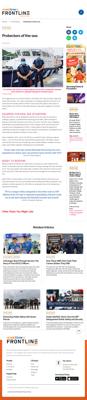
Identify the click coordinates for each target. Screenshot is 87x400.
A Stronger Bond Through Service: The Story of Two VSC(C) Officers (21, 262)
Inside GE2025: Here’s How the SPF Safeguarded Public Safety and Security (64, 318)
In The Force (15, 22)
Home (4, 22)
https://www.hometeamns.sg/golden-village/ (76, 213)
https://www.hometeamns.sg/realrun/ (76, 140)
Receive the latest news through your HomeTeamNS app (70, 367)
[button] (68, 32)
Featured (16, 257)
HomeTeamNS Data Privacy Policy (19, 392)
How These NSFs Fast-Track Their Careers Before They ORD (61, 262)
